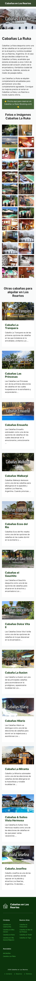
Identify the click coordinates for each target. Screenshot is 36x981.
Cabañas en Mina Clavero (8, 931)
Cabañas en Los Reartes (18, 3)
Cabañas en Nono (9, 935)
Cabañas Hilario (15, 720)
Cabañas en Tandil (26, 935)
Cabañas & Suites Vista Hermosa (16, 819)
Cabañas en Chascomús (23, 926)
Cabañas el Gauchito (12, 574)
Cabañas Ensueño (16, 424)
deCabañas (6, 953)
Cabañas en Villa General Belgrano (8, 939)
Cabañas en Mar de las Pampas (26, 931)
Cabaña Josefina (15, 868)
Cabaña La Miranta (17, 769)
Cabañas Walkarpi (16, 475)
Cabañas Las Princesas (13, 375)
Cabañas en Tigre (25, 938)
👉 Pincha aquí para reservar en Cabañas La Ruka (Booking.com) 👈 (18, 104)
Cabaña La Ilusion (16, 672)
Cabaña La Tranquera (11, 326)
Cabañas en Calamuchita (7, 926)
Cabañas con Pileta (9, 956)
